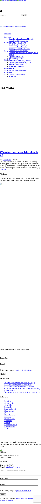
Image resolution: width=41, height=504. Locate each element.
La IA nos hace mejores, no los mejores (17, 385)
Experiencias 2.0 (10, 409)
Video (6, 429)
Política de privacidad (32, 498)
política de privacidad (23, 370)
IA (5, 413)
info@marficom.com (13, 467)
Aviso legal (20, 498)
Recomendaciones (10, 425)
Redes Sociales (9, 427)
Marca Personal (9, 415)
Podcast (7, 423)
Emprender (8, 407)
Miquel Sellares (9, 419)
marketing (7, 417)
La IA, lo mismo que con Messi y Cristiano (19, 387)
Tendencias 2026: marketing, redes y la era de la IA (22, 392)
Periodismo (8, 421)
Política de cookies (6, 500)
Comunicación (9, 403)
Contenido (8, 405)
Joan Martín (7, 160)
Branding (7, 401)
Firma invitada (9, 411)
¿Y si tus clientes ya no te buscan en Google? (19, 383)
